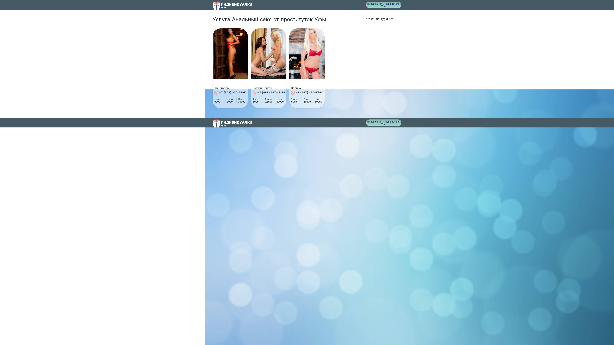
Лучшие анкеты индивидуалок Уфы (384, 5)
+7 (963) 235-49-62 (232, 92)
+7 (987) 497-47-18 (270, 92)
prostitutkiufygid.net (379, 19)
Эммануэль (221, 88)
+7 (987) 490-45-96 (309, 92)
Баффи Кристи (262, 88)
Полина (296, 88)
